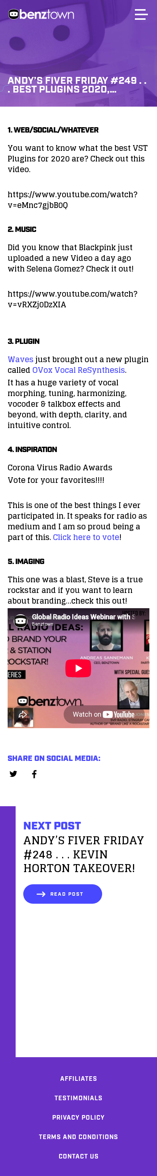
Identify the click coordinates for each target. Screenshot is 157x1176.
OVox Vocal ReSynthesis (78, 370)
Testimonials (78, 1098)
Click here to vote (86, 537)
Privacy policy (78, 1118)
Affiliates (78, 1079)
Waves (21, 359)
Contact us (79, 1157)
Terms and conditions (78, 1137)
